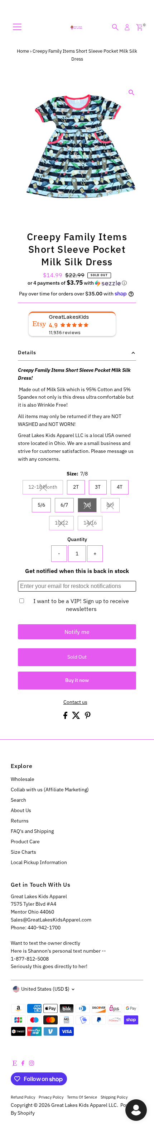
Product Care (25, 841)
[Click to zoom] (132, 93)
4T (119, 487)
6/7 (64, 505)
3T (98, 487)
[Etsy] (15, 1063)
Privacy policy (51, 1097)
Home (23, 51)
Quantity (77, 539)
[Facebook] (23, 1063)
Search (18, 800)
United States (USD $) (45, 989)
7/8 (90, 506)
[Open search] (115, 27)
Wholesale (22, 779)
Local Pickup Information (39, 862)
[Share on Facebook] (65, 717)
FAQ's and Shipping (32, 831)
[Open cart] (139, 27)
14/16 (92, 524)
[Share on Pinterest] (88, 717)
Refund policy (23, 1097)
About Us (21, 810)
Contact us (75, 702)
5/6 (41, 505)
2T (76, 487)
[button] (77, 282)
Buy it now (77, 680)
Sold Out (77, 657)
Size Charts (23, 852)
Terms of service (82, 1097)
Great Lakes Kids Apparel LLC (84, 1105)
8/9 (113, 506)
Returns (20, 820)
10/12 (64, 524)
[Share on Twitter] (76, 717)
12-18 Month (45, 488)
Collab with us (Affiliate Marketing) (50, 789)
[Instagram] (31, 1063)
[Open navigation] (17, 27)
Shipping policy (114, 1097)
